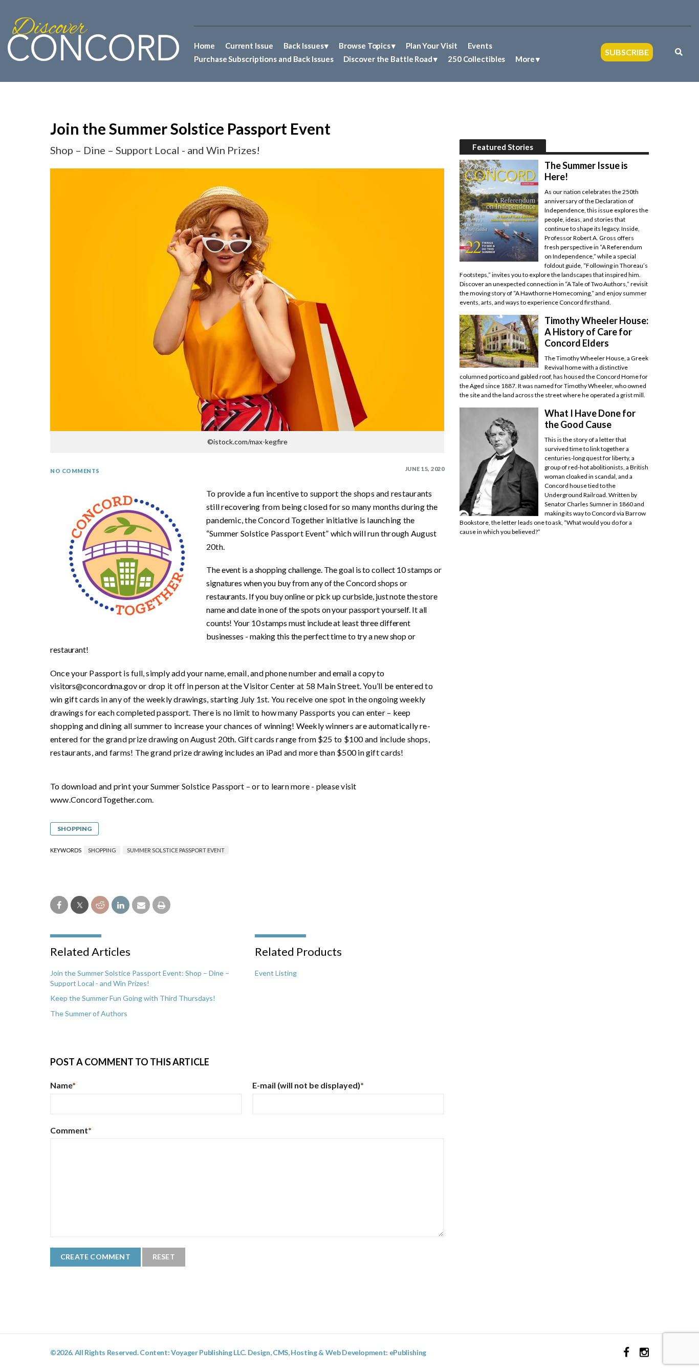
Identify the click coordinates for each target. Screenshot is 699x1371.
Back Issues (303, 45)
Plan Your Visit (431, 45)
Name (63, 1085)
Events (480, 45)
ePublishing (407, 1352)
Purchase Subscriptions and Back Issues (263, 58)
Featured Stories (502, 147)
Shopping (74, 828)
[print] (161, 905)
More (525, 58)
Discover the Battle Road (387, 58)
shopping (102, 850)
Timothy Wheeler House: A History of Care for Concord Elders (596, 332)
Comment (71, 1130)
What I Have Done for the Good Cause (590, 419)
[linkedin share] (120, 905)
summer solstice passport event (176, 850)
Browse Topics (364, 45)
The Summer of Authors (88, 1013)
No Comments (75, 470)
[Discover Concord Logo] (93, 38)
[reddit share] (100, 905)
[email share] (141, 905)
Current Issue (249, 45)
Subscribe (627, 52)
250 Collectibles (476, 58)
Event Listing (276, 973)
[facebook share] (59, 905)
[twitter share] (80, 905)
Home (204, 45)
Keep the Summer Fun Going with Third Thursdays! (132, 998)
